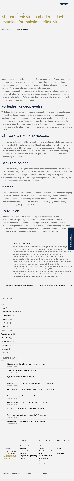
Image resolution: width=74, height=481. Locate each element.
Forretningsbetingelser (64, 451)
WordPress (5, 330)
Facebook (4, 345)
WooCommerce (6, 334)
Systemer (23, 458)
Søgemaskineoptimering (28, 456)
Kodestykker (5, 319)
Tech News (61, 453)
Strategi (4, 323)
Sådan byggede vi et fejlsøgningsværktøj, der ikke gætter (26, 364)
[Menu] (71, 5)
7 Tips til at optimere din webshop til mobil (21, 370)
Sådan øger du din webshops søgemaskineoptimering (25, 408)
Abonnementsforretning (28, 446)
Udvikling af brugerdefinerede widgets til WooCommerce (26, 415)
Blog (3, 308)
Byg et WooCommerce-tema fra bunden (20, 377)
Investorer (4, 349)
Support (4, 326)
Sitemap (45, 473)
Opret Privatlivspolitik (45, 451)
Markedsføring (6, 341)
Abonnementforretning (9, 311)
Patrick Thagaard (24, 29)
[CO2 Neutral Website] (57, 473)
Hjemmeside (24, 451)
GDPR (37, 473)
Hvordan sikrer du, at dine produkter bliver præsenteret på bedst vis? (30, 389)
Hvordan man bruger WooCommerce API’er (22, 396)
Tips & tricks (5, 338)
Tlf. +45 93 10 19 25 (9, 456)
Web (3, 353)
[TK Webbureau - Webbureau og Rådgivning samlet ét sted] (9, 5)
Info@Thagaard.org (9, 458)
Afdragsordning (43, 446)
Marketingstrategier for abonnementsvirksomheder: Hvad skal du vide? (31, 383)
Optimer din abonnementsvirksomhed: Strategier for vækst (27, 402)
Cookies (28, 473)
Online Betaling (43, 458)
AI (2, 304)
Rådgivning (24, 453)
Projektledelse (6, 315)
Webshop (23, 448)
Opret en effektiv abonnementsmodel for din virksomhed (26, 421)
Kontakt (59, 446)
